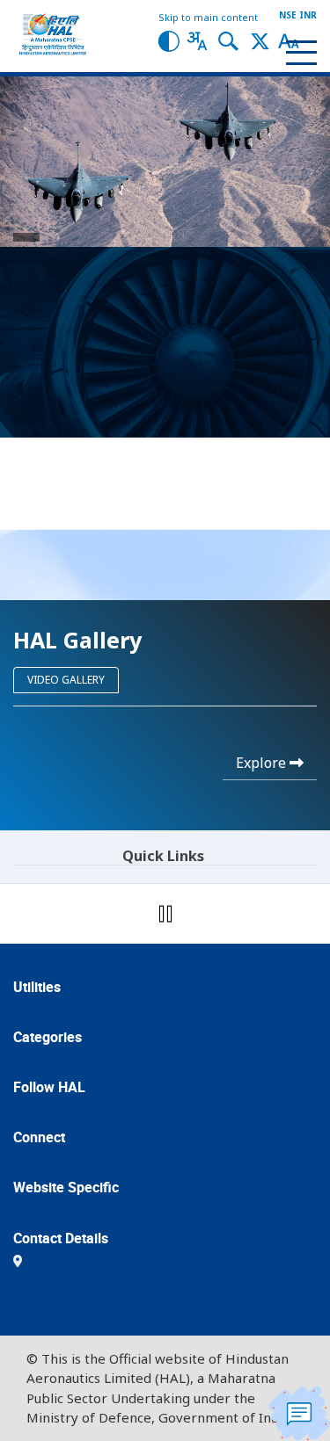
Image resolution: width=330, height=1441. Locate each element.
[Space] (246, 348)
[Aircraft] (85, 310)
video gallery (66, 679)
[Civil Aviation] (246, 310)
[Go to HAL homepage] (52, 34)
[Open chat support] (299, 1413)
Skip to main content (208, 17)
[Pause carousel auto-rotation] (165, 914)
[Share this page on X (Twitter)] (260, 40)
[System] (85, 387)
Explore (263, 762)
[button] (169, 40)
